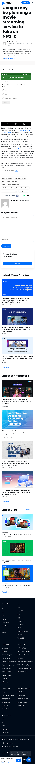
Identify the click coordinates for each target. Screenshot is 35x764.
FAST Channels (22, 672)
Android (20, 611)
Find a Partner (6, 658)
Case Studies (6, 702)
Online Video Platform (25, 668)
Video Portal (21, 705)
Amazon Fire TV (23, 631)
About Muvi (5, 648)
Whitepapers (6, 699)
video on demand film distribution (10, 184)
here (16, 171)
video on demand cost (20, 178)
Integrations (5, 732)
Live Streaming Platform (25, 661)
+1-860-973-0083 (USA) (11, 746)
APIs (3, 719)
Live (3, 612)
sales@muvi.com (9, 743)
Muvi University (7, 675)
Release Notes (22, 702)
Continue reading (9, 58)
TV (2, 629)
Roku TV (20, 634)
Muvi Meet (5, 626)
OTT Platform (22, 648)
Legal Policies (6, 668)
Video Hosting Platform (25, 665)
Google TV (21, 621)
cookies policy (5, 762)
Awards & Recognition (9, 661)
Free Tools (5, 705)
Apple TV (20, 618)
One (3, 609)
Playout (4, 619)
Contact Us (5, 678)
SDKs (3, 722)
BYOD (3, 725)
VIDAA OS (21, 638)
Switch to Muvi (6, 709)
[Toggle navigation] (32, 2)
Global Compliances (8, 665)
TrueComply (6, 622)
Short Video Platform (24, 651)
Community (21, 695)
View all (4, 367)
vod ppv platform (24, 191)
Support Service (23, 699)
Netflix (18, 149)
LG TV (19, 628)
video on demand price (8, 187)
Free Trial (25, 2)
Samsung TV (22, 624)
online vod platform (7, 178)
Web (19, 607)
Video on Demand (23, 655)
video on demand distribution (9, 181)
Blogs (3, 692)
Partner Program (7, 655)
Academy (21, 658)
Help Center (21, 692)
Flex (3, 615)
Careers (4, 651)
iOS (19, 614)
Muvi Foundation (7, 672)
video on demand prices (22, 187)
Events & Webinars (8, 695)
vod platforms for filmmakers (9, 191)
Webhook (5, 729)
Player (4, 632)
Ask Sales (5, 682)
